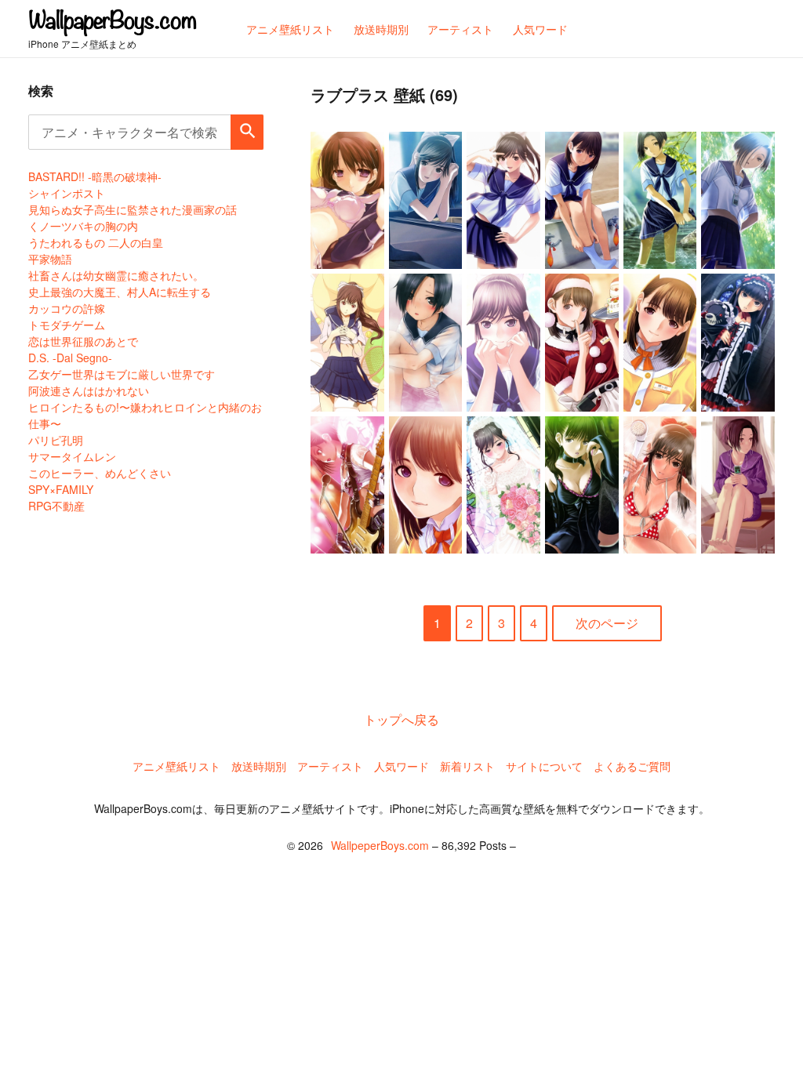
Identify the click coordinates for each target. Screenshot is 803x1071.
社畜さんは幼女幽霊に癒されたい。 (116, 275)
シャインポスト (66, 193)
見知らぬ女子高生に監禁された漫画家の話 (132, 209)
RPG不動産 (56, 506)
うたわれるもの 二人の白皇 (95, 242)
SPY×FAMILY (60, 489)
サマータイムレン (72, 456)
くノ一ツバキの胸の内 (83, 226)
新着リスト (467, 766)
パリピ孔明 (55, 440)
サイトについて (544, 766)
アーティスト (330, 766)
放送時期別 (258, 766)
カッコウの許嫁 (66, 308)
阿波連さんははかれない (88, 390)
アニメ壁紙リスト (176, 766)
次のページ (607, 623)
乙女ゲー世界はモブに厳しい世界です (121, 374)
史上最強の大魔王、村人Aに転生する (119, 292)
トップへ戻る (401, 719)
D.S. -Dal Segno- (70, 357)
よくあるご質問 (632, 766)
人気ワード (401, 766)
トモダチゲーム (66, 324)
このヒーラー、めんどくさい (99, 473)
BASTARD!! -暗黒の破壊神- (95, 176)
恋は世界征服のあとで (83, 341)
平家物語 (50, 259)
